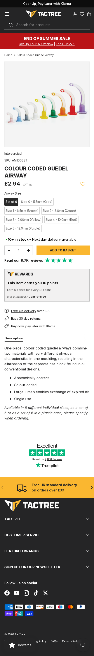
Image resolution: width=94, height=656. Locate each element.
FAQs (54, 641)
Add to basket (63, 250)
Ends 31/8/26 (65, 44)
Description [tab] (14, 338)
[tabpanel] (47, 383)
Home (8, 55)
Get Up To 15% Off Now (36, 44)
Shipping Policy (37, 641)
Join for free (37, 296)
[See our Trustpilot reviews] (59, 260)
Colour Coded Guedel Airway (35, 55)
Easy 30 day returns (26, 318)
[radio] (11, 202)
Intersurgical (13, 153)
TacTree (20, 634)
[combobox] (47, 25)
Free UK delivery (23, 311)
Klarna (50, 326)
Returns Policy (71, 641)
